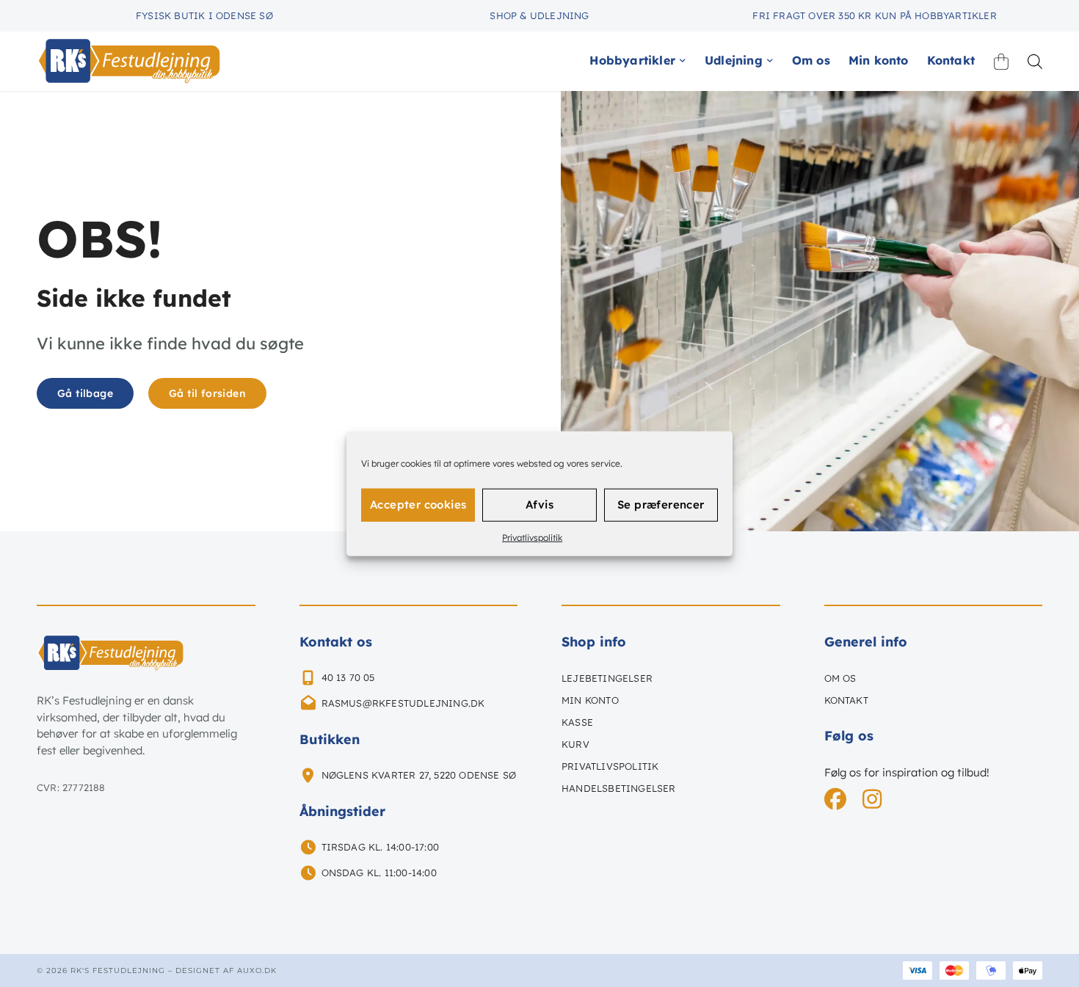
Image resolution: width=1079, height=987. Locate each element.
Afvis (539, 504)
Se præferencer (661, 504)
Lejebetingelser (607, 678)
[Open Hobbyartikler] (682, 60)
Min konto (590, 700)
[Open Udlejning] (770, 60)
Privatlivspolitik (532, 536)
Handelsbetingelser (619, 788)
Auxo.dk (257, 970)
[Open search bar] (1035, 61)
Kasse (577, 722)
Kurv (575, 744)
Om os (840, 678)
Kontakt (846, 700)
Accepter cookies (418, 504)
